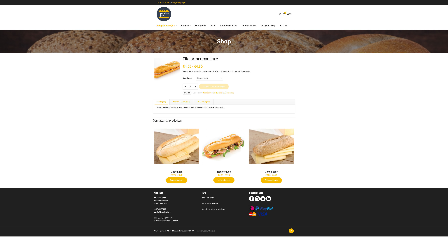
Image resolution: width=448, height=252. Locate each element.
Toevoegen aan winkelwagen (214, 87)
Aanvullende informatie (182, 102)
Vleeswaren (229, 93)
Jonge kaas (271, 171)
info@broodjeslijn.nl (179, 3)
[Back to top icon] (291, 230)
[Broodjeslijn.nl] (164, 14)
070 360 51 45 (163, 3)
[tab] (161, 102)
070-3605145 (161, 209)
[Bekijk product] (195, 127)
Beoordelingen (204, 102)
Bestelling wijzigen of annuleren (213, 209)
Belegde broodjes (209, 93)
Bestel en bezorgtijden (210, 203)
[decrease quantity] (185, 86)
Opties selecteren (176, 180)
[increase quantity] (195, 86)
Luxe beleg (220, 93)
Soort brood (187, 78)
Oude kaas (176, 171)
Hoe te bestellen (208, 197)
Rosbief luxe (224, 171)
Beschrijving (161, 102)
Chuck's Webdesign (208, 231)
